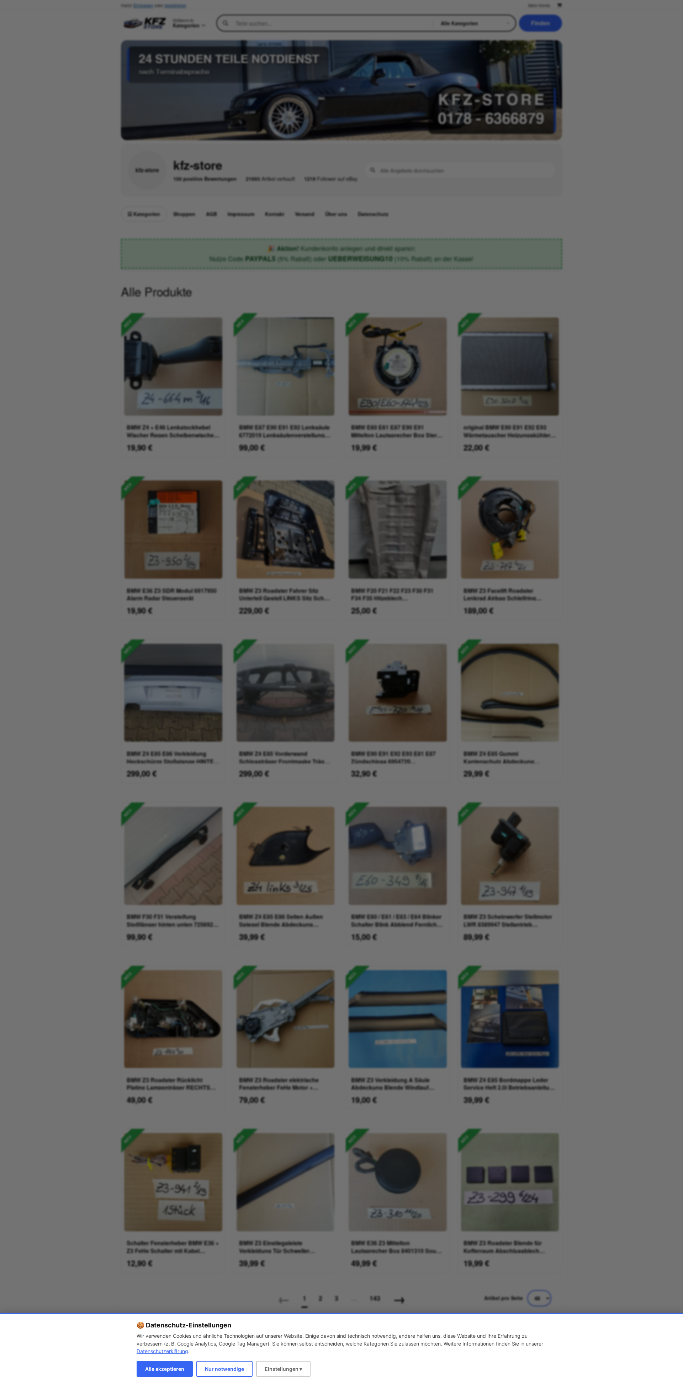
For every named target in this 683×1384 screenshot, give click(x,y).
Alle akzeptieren (164, 1369)
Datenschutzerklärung (162, 1351)
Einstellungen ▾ (283, 1369)
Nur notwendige (224, 1369)
